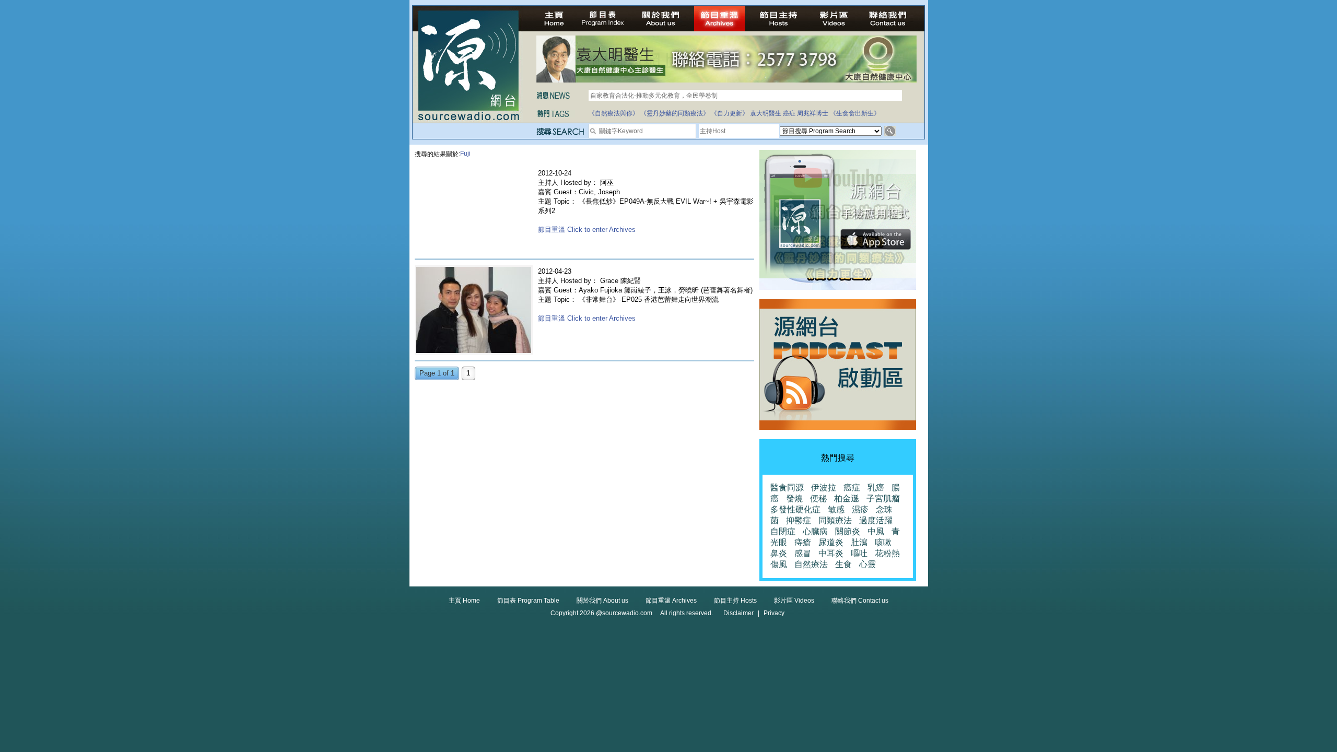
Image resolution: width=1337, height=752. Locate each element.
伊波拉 (823, 487)
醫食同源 (787, 487)
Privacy (774, 613)
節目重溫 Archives (671, 600)
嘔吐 (859, 553)
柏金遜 (846, 498)
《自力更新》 (729, 113)
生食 (843, 564)
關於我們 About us (602, 600)
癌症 (789, 113)
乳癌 (875, 487)
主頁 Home (464, 600)
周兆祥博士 (812, 113)
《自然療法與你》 (614, 113)
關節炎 (847, 531)
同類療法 (835, 520)
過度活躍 (876, 520)
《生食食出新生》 (855, 113)
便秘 (818, 498)
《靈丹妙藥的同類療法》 (674, 113)
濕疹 (860, 509)
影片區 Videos (794, 600)
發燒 (794, 498)
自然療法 (811, 564)
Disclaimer (738, 613)
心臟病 (815, 531)
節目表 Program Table (528, 600)
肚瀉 (859, 542)
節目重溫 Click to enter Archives (587, 229)
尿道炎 (830, 542)
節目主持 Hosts (735, 600)
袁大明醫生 (765, 113)
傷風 (778, 564)
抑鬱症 (798, 520)
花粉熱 (887, 553)
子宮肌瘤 (883, 498)
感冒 (802, 553)
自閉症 (782, 531)
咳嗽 (883, 542)
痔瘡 (802, 542)
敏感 (836, 509)
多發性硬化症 (795, 509)
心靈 (867, 564)
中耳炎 (830, 553)
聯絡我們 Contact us (859, 600)
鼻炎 (778, 553)
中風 (875, 531)
